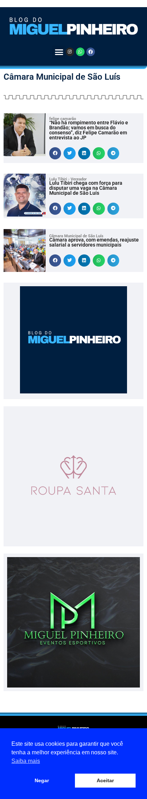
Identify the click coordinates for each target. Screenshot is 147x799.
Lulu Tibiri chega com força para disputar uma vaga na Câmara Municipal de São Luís (85, 188)
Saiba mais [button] (25, 761)
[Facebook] (90, 52)
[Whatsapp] (80, 52)
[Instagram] (70, 52)
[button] (59, 52)
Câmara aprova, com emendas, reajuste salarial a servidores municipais (94, 242)
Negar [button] (42, 780)
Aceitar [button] (105, 780)
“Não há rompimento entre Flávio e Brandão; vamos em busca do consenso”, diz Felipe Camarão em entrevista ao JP (88, 130)
